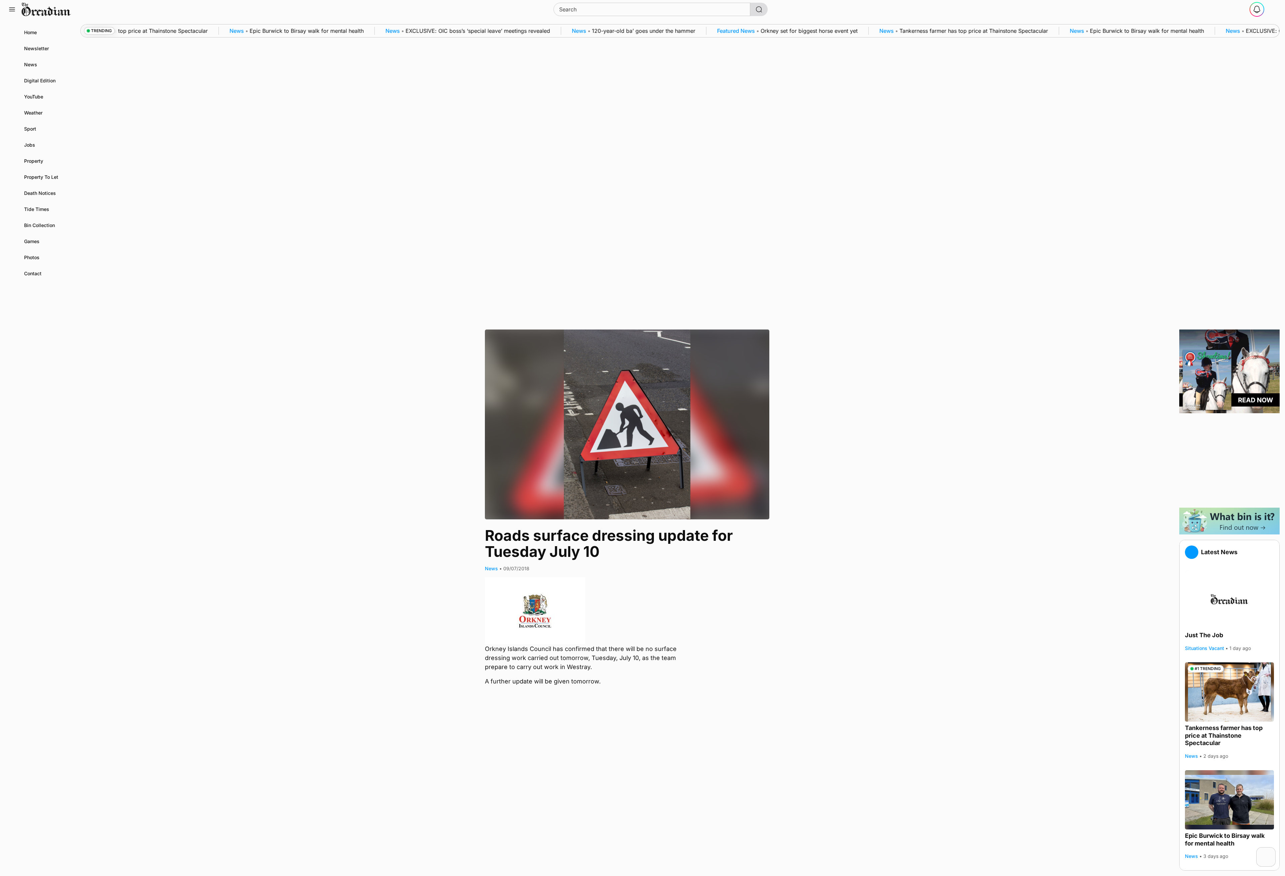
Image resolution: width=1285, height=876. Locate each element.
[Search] (759, 9)
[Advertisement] (1229, 460)
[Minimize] (1271, 851)
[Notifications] (1257, 9)
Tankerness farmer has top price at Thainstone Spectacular (1224, 735)
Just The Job (1204, 635)
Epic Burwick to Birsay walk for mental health (1225, 839)
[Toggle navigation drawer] (12, 9)
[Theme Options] (1273, 9)
